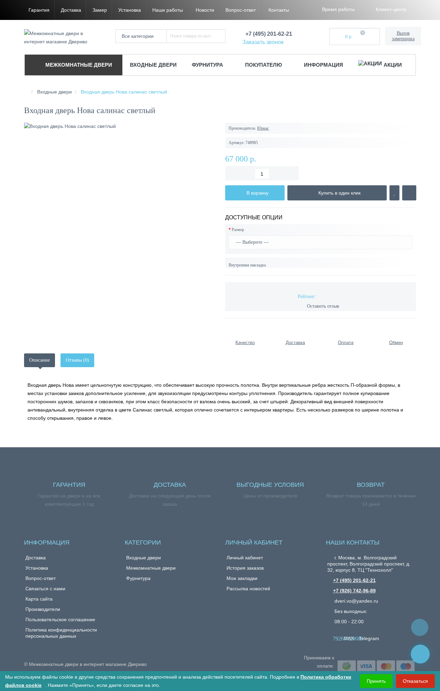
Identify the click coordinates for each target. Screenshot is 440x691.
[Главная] (26, 92)
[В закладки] (394, 192)
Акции (393, 65)
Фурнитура (208, 65)
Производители (42, 609)
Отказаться (415, 681)
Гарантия (39, 10)
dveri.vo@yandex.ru (355, 601)
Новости (205, 10)
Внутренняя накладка (247, 265)
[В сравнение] (409, 192)
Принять (376, 681)
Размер (238, 229)
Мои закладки (242, 578)
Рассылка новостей (248, 588)
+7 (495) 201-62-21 (354, 580)
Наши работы (167, 10)
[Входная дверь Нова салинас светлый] (119, 126)
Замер (99, 10)
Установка (129, 10)
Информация (323, 65)
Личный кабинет (245, 557)
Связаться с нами (45, 588)
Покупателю (264, 65)
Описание (39, 360)
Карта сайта (39, 599)
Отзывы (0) (77, 360)
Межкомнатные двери (78, 65)
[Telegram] (362, 632)
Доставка (71, 10)
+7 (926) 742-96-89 (354, 590)
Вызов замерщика (403, 36)
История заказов (245, 568)
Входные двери (153, 65)
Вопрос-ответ (241, 10)
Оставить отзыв (323, 306)
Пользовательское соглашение (60, 619)
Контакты (278, 10)
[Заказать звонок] (420, 654)
